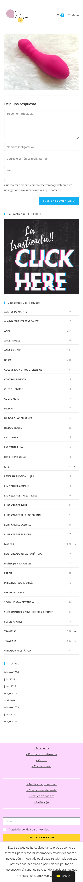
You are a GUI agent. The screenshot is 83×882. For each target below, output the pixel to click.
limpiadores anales (16, 486)
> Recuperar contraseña (41, 754)
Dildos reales (13, 428)
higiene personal (15, 457)
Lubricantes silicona (17, 534)
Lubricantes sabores (17, 524)
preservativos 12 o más (18, 583)
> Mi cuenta (41, 748)
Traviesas (10, 631)
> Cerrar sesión (41, 766)
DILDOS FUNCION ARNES (18, 418)
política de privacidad (35, 829)
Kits (6, 466)
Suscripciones (13, 621)
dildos (8, 408)
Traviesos (10, 641)
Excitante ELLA (13, 447)
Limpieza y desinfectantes (20, 495)
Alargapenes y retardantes (22, 321)
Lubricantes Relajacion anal (23, 515)
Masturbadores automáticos (23, 553)
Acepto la (29, 829)
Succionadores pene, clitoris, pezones (28, 612)
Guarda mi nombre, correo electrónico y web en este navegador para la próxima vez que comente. (38, 187)
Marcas (9, 544)
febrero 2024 (11, 672)
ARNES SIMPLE (12, 350)
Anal (7, 331)
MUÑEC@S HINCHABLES (17, 563)
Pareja (8, 573)
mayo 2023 (10, 693)
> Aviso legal (42, 802)
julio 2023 (9, 679)
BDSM (7, 360)
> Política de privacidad (41, 784)
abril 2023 (9, 700)
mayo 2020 (10, 721)
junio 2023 (10, 686)
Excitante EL (12, 437)
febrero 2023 (11, 707)
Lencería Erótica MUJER (19, 476)
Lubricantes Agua (15, 505)
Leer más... (44, 876)
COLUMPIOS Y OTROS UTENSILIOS (23, 369)
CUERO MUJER (12, 398)
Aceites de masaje (15, 311)
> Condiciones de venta (41, 790)
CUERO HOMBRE (13, 389)
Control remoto (15, 379)
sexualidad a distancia (19, 602)
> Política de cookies (41, 796)
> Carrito (41, 760)
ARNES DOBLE (12, 340)
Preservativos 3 (14, 592)
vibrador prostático (17, 650)
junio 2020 (10, 714)
